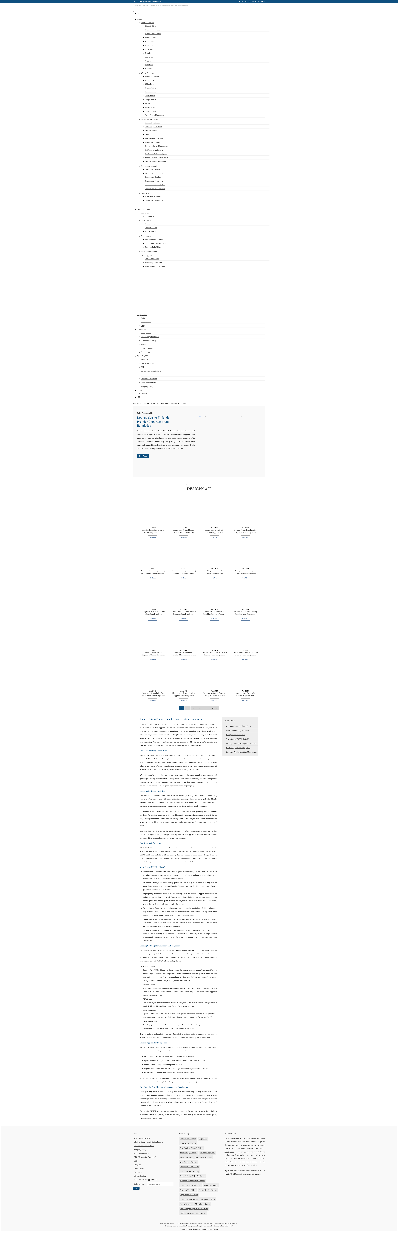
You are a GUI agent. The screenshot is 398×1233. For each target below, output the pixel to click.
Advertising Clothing (188, 1153)
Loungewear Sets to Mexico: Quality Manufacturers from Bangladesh (183, 532)
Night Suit (203, 1139)
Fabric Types (139, 1168)
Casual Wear (145, 220)
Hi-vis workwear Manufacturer (156, 146)
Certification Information (235, 735)
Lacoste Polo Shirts (188, 1139)
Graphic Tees (150, 224)
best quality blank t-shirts (191, 1148)
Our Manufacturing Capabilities (238, 726)
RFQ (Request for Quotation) (145, 1157)
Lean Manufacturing (148, 340)
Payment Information (149, 379)
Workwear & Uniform (149, 120)
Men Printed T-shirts (188, 1162)
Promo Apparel (146, 236)
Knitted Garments (147, 23)
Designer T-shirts (207, 1199)
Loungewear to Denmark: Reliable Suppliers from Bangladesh (245, 695)
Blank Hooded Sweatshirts (155, 266)
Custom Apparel (151, 228)
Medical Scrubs (151, 131)
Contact (140, 390)
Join (136, 1188)
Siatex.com (234, 1138)
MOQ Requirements (141, 1153)
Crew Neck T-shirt (152, 259)
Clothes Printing (140, 1176)
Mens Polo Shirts (202, 1204)
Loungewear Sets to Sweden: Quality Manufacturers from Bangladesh (214, 695)
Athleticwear (150, 216)
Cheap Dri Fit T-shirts (208, 1190)
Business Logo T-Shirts (154, 239)
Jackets (147, 103)
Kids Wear (149, 65)
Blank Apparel (146, 255)
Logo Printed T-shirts (189, 1195)
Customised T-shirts (152, 169)
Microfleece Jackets (203, 1157)
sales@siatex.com (259, 1)
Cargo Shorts (150, 96)
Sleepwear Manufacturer (154, 200)
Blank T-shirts (150, 26)
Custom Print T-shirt (152, 30)
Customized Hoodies (153, 177)
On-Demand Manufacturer (151, 371)
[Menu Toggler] (133, 11)
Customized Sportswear (154, 181)
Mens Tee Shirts (211, 1185)
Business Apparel (207, 1153)
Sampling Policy (147, 386)
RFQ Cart (137, 1165)
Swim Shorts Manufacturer (155, 115)
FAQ (136, 1161)
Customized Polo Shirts (154, 173)
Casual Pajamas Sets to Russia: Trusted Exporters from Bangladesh (214, 573)
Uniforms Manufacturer (154, 150)
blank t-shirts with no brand (192, 1176)
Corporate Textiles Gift (189, 1167)
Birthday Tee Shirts (188, 1190)
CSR (142, 367)
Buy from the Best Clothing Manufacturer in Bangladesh (247, 752)
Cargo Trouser (150, 100)
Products (140, 19)
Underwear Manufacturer (154, 196)
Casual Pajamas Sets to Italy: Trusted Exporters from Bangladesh (153, 532)
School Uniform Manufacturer (156, 158)
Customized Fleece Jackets (155, 185)
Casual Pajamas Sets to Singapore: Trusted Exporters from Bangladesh (153, 654)
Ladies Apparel (151, 231)
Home (139, 13)
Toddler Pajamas (187, 1213)
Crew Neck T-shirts (188, 1143)
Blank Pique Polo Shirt (153, 263)
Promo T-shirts (150, 37)
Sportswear (149, 57)
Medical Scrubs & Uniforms (155, 162)
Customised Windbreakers (155, 189)
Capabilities (141, 330)
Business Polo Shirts (153, 247)
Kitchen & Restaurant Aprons (156, 154)
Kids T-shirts (150, 41)
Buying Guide (142, 315)
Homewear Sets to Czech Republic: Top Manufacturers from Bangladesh (214, 614)
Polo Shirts (201, 1213)
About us (144, 359)
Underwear (145, 193)
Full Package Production (150, 337)
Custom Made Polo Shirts (190, 1185)
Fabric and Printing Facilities (237, 730)
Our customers (146, 375)
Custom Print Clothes (189, 1199)
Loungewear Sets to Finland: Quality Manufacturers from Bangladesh (183, 654)
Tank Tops (149, 49)
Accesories (138, 1172)
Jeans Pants (149, 80)
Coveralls (148, 134)
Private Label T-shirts (153, 34)
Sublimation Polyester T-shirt (156, 243)
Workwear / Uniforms (149, 251)
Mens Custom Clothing (189, 1171)
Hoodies (148, 53)
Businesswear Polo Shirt (154, 138)
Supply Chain (146, 333)
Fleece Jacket (150, 107)
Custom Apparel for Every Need (238, 748)
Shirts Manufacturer (152, 111)
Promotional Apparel (149, 166)
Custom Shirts (150, 88)
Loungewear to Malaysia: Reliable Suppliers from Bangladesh (214, 532)
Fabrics (143, 344)
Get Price (143, 456)
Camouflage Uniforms (153, 127)
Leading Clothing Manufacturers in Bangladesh (244, 743)
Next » (214, 708)
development (229, 1152)
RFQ (143, 326)
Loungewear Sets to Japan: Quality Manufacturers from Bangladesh (245, 573)
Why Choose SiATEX (149, 383)
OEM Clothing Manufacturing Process (148, 1142)
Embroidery (145, 352)
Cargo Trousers (186, 1204)
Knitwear (148, 68)
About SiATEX (142, 356)
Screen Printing (147, 348)
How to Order (146, 322)
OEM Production (143, 210)
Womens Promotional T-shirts (192, 1181)
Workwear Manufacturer (154, 142)
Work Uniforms (186, 1157)
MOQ (143, 318)
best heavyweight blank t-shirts (194, 1209)
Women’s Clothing (152, 76)
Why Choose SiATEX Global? (237, 739)
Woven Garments (147, 73)
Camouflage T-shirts (152, 123)
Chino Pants (149, 84)
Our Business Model (148, 363)
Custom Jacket (150, 92)
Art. (152, 528)
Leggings (148, 61)
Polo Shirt (149, 45)
